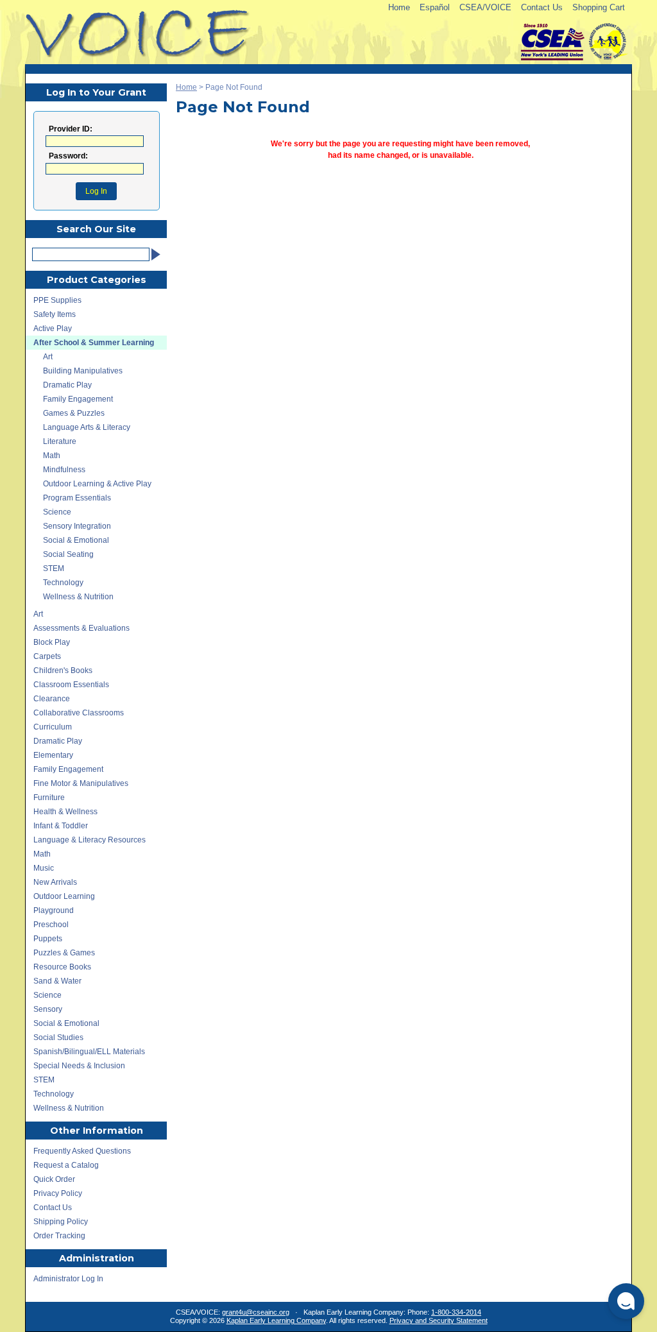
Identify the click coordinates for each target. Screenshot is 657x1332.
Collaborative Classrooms (78, 712)
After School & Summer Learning (93, 342)
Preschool (51, 924)
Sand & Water (57, 981)
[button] (626, 1301)
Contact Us (542, 7)
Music (43, 868)
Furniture (49, 797)
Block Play (51, 642)
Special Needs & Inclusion (79, 1065)
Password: (68, 156)
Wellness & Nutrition (78, 596)
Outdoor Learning (64, 896)
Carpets (47, 656)
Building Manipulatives (83, 370)
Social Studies (58, 1037)
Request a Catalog (66, 1165)
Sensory (47, 1009)
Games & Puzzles (74, 413)
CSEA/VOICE (485, 7)
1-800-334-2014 (456, 1312)
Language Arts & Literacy (86, 427)
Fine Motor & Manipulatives (80, 783)
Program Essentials (77, 497)
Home (399, 7)
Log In (96, 191)
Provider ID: (70, 129)
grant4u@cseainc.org (255, 1312)
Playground (53, 910)
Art (48, 356)
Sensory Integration (77, 526)
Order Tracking (59, 1235)
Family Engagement (78, 399)
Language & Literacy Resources (89, 839)
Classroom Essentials (71, 684)
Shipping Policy (60, 1221)
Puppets (47, 938)
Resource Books (62, 966)
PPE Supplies (57, 300)
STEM (53, 568)
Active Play (52, 328)
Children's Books (62, 670)
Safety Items (54, 314)
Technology (63, 582)
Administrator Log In (68, 1278)
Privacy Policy (57, 1193)
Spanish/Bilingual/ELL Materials (89, 1051)
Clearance (51, 698)
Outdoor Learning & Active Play (97, 483)
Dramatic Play (67, 384)
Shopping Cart (598, 7)
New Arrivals (55, 882)
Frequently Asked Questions (82, 1151)
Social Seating (68, 554)
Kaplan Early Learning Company (276, 1320)
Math (51, 455)
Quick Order (54, 1179)
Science (57, 512)
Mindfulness (64, 469)
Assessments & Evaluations (81, 628)
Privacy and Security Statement (438, 1320)
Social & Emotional (76, 540)
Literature (59, 441)
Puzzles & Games (64, 952)
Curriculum (52, 726)
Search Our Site (96, 229)
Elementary (53, 755)
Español (435, 7)
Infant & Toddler (60, 825)
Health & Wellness (65, 811)
